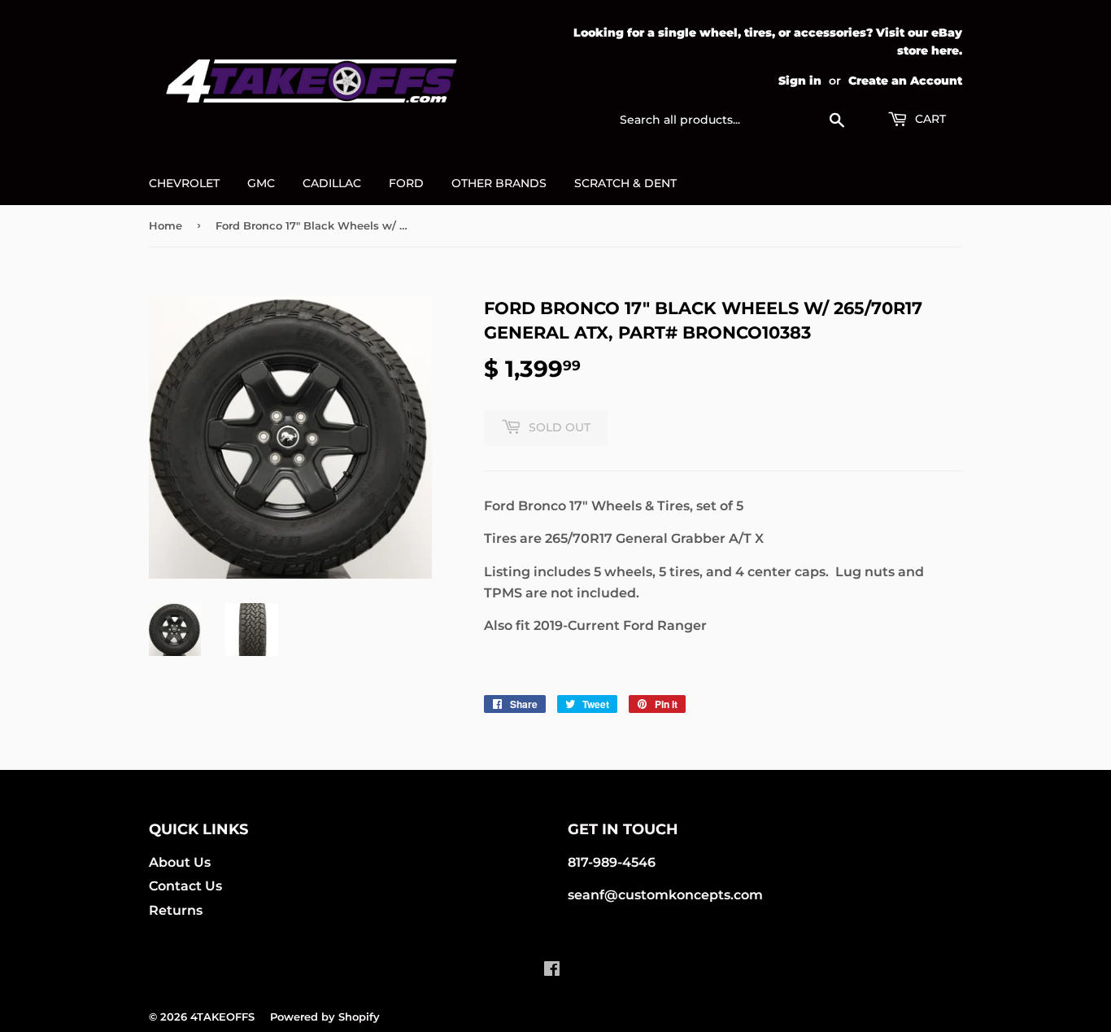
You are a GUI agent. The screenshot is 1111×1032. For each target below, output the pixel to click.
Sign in (799, 80)
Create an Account (905, 80)
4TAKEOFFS (222, 1016)
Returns (176, 910)
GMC (261, 183)
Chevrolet (184, 183)
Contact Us (185, 886)
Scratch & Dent (625, 183)
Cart (929, 119)
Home (165, 225)
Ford (406, 183)
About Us (180, 862)
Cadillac (332, 183)
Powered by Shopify (325, 1016)
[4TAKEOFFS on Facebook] (551, 970)
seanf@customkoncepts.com (665, 895)
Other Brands (499, 183)
